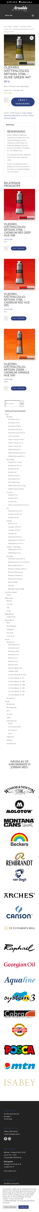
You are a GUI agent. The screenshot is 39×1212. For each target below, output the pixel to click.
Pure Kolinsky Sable (14, 727)
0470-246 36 (13, 1131)
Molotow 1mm (13, 658)
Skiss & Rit (10, 633)
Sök (22, 403)
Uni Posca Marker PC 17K (16, 678)
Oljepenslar (10, 737)
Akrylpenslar (11, 704)
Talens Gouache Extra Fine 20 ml (18, 505)
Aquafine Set (12, 472)
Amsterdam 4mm (14, 651)
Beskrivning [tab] (10, 125)
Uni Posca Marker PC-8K (16, 695)
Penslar (7, 702)
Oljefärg (9, 521)
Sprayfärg (10, 556)
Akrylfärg (9, 417)
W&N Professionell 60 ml (16, 456)
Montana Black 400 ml (15, 565)
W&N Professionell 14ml (16, 489)
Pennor (7, 639)
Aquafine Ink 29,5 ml (15, 465)
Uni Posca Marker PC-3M (16, 688)
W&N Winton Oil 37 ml (15, 543)
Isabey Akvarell (11, 721)
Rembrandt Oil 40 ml (15, 537)
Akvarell (9, 601)
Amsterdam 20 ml (14, 423)
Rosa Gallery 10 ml (14, 479)
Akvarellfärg (10, 460)
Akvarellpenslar (12, 707)
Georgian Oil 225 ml (14, 527)
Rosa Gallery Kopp (14, 482)
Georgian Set (12, 533)
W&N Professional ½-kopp (17, 486)
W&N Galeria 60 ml (14, 449)
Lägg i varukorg (23, 102)
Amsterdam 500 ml (14, 426)
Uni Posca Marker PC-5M (16, 691)
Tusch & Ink (10, 636)
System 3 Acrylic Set (14, 446)
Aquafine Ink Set (13, 469)
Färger (10, 26)
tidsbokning (17, 1157)
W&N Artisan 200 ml (15, 549)
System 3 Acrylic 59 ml (15, 443)
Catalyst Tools (11, 617)
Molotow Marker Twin (15, 668)
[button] (32, 38)
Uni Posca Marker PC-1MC (16, 681)
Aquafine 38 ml (13, 498)
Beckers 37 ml (12, 523)
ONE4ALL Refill (13, 671)
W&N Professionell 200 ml (16, 453)
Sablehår (9, 740)
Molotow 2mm (13, 661)
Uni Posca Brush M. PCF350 (17, 675)
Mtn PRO (11, 586)
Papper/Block (9, 620)
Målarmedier (9, 598)
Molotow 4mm (13, 665)
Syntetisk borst (11, 743)
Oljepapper (10, 629)
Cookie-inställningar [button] (10, 1207)
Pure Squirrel (12, 730)
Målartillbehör (9, 614)
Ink (8, 508)
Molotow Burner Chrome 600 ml (19, 562)
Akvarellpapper (11, 626)
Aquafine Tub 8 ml (14, 476)
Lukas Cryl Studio (14, 436)
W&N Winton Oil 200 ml (16, 540)
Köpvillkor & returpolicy (11, 1183)
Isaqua (10, 723)
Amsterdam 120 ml (14, 419)
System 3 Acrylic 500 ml (16, 439)
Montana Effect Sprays (15, 572)
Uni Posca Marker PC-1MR (16, 685)
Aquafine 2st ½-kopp (15, 462)
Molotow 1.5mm (13, 655)
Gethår (9, 718)
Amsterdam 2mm (14, 648)
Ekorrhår (9, 714)
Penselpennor (11, 698)
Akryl (8, 623)
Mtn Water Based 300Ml (16, 589)
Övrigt (9, 595)
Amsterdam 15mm (14, 645)
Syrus (10, 733)
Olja (8, 607)
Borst (8, 711)
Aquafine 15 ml (13, 495)
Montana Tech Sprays (15, 579)
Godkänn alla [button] (23, 1207)
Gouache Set (12, 502)
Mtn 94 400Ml (12, 582)
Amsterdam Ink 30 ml (15, 429)
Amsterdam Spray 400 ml (16, 433)
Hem (5, 26)
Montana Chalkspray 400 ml (17, 569)
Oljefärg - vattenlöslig (19, 26)
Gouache (9, 492)
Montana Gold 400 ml (15, 575)
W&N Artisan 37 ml (18, 116)
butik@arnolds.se (14, 1134)
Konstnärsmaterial (11, 592)
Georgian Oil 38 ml (14, 530)
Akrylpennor (11, 642)
